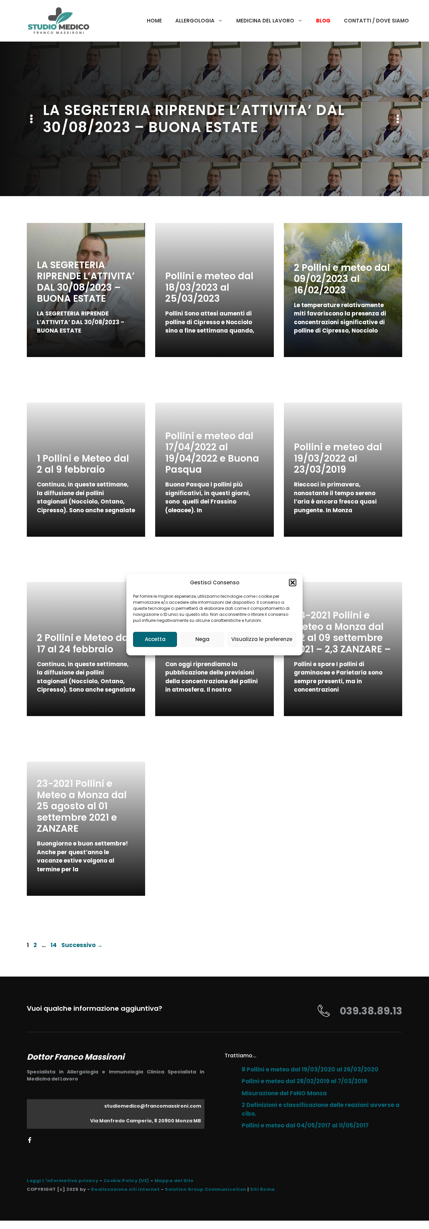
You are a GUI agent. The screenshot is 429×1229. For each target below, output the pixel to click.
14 (54, 945)
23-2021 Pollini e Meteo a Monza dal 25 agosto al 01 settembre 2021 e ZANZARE (82, 806)
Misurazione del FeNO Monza (284, 1093)
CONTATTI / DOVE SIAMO (376, 20)
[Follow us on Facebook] (30, 1140)
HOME (154, 20)
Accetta (155, 639)
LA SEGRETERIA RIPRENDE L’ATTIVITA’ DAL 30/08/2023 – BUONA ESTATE (86, 281)
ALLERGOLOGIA (194, 20)
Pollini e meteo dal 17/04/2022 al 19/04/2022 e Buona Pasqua (212, 452)
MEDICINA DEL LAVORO (265, 20)
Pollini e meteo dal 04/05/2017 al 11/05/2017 (305, 1125)
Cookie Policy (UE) (126, 1180)
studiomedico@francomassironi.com (152, 1106)
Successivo (82, 945)
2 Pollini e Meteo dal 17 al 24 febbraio (84, 643)
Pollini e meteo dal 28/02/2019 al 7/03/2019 (304, 1081)
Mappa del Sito (174, 1180)
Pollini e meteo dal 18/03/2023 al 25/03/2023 (209, 287)
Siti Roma (262, 1189)
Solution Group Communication (205, 1189)
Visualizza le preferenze (261, 639)
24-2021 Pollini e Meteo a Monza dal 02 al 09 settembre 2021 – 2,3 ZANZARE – (342, 632)
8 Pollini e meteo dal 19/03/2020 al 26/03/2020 (310, 1069)
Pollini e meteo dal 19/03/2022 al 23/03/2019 (338, 458)
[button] (292, 582)
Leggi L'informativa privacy (62, 1180)
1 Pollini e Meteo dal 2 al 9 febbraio (83, 464)
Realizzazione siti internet (125, 1189)
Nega (202, 639)
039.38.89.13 (371, 1011)
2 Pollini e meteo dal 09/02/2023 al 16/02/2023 (342, 279)
